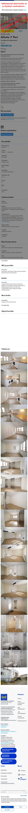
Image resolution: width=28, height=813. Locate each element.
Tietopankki (4, 779)
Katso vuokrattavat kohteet (21, 703)
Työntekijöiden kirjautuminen (5, 756)
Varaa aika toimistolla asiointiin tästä (7, 750)
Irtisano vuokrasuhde (21, 717)
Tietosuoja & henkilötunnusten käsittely (7, 782)
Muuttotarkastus (22, 720)
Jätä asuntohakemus (22, 712)
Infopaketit (4, 770)
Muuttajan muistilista (6, 773)
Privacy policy (23, 795)
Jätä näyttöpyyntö (21, 708)
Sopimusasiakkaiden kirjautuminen (7, 761)
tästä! (24, 10)
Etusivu (19, 698)
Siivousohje (4, 776)
